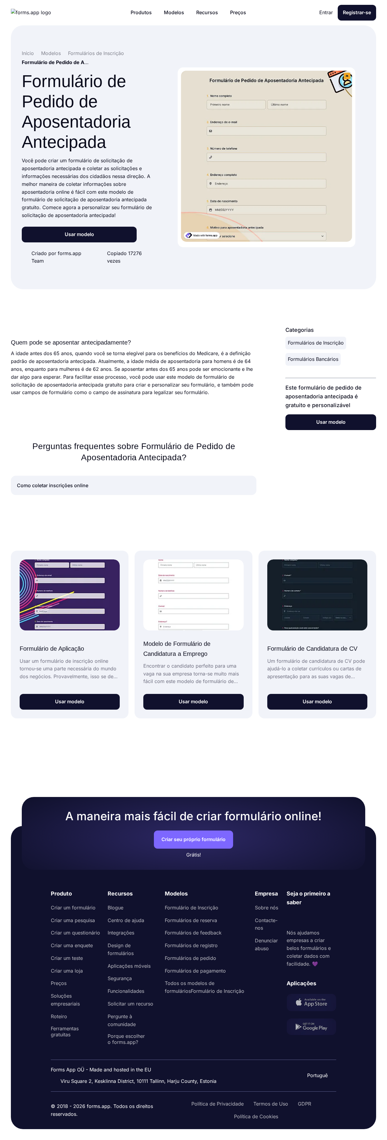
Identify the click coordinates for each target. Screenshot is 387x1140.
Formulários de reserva (191, 920)
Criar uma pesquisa (73, 920)
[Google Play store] (311, 1028)
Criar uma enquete (72, 945)
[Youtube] (331, 917)
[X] (318, 917)
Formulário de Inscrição (191, 908)
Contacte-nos (266, 924)
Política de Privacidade (217, 1104)
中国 (317, 1059)
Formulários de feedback (193, 933)
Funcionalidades (126, 991)
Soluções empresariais (65, 1000)
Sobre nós (266, 908)
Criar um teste (67, 958)
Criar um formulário (73, 908)
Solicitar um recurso (130, 1004)
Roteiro (59, 1016)
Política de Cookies (256, 1116)
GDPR (304, 1104)
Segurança (120, 978)
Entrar (326, 12)
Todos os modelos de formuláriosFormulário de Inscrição (204, 987)
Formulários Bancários (313, 359)
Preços (59, 983)
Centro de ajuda (126, 920)
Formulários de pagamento (195, 971)
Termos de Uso (270, 1104)
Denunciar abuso (266, 944)
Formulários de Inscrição (316, 343)
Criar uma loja (67, 971)
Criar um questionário (75, 933)
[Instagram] (305, 917)
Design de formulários (121, 949)
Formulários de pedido (190, 958)
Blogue (115, 908)
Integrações (121, 933)
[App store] (311, 1003)
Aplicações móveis (129, 966)
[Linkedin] (291, 917)
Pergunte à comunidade (122, 1020)
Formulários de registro (191, 945)
